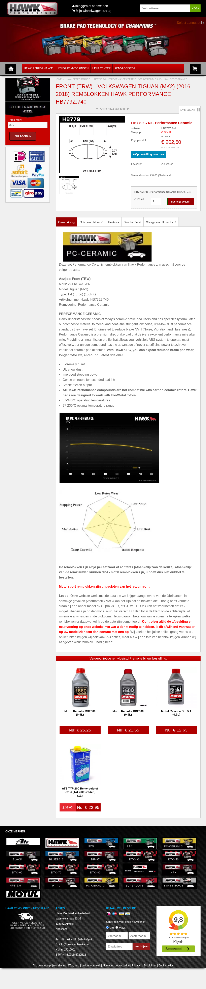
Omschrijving (66, 222)
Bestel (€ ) (180, 201)
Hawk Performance (38, 68)
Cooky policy (166, 965)
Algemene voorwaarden (116, 965)
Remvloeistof (124, 68)
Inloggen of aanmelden (91, 6)
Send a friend (132, 222)
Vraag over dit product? (161, 222)
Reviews (113, 222)
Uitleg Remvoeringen (73, 68)
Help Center (101, 68)
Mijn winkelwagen (89, 10)
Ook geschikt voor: (91, 222)
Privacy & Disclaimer (144, 965)
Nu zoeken (22, 136)
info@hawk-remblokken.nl (74, 944)
